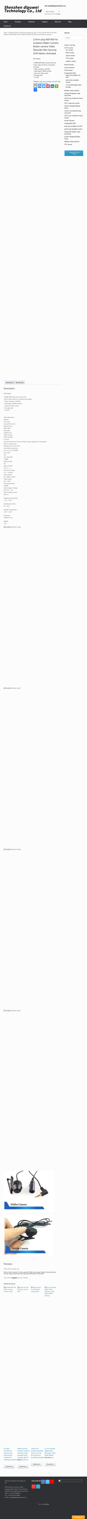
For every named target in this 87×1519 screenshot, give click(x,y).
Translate (57, 14)
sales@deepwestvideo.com (57, 6)
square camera (70, 55)
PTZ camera (69, 58)
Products (18, 22)
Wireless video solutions (71, 90)
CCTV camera (68, 48)
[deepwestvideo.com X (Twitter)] (48, 1482)
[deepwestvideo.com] (23, 9)
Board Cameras (69, 65)
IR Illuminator (68, 70)
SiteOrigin (46, 1504)
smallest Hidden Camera (40, 83)
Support (44, 22)
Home (6, 22)
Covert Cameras (69, 67)
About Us (58, 22)
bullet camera (70, 53)
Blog (69, 22)
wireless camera (71, 61)
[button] (84, 24)
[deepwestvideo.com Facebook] (43, 1482)
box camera (69, 50)
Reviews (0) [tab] (19, 382)
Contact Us (7, 26)
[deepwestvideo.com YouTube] (34, 1487)
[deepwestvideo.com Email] (38, 1487)
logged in (14, 1278)
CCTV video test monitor (72, 103)
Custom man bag (69, 45)
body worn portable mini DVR (28, 32)
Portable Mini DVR (13, 32)
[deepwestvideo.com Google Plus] (52, 1482)
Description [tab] (10, 382)
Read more (9, 1466)
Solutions (31, 22)
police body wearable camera (73, 129)
